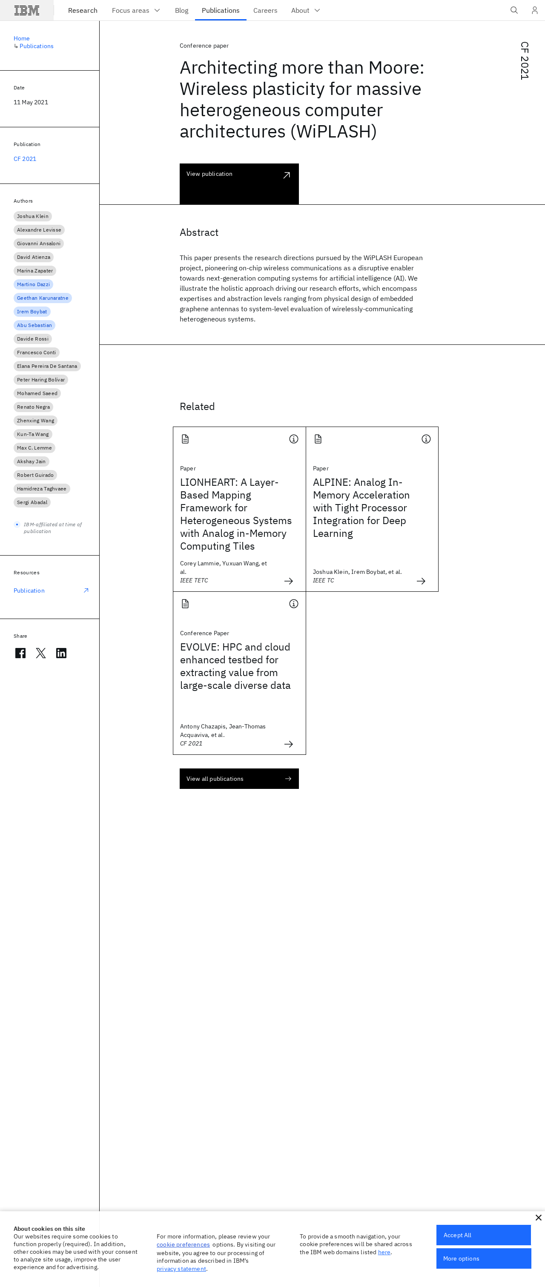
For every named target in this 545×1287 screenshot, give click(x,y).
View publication (209, 174)
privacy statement (181, 1269)
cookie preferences (183, 1244)
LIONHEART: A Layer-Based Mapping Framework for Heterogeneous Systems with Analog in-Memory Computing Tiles (236, 514)
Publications (37, 46)
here (384, 1252)
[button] (539, 1218)
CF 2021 (525, 60)
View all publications (215, 779)
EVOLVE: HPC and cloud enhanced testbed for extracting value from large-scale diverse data (235, 665)
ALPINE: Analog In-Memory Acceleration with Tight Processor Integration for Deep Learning (361, 507)
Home (22, 38)
